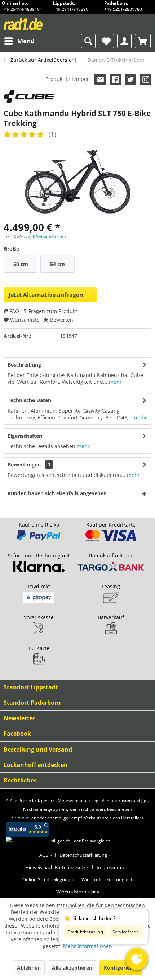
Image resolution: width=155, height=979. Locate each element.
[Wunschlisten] (106, 41)
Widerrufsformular (77, 891)
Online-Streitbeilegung (48, 879)
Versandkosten (117, 801)
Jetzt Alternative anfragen (46, 295)
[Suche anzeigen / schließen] (88, 41)
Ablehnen (29, 967)
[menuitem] (19, 41)
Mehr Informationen (87, 946)
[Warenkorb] (142, 41)
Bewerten (61, 319)
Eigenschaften (25, 435)
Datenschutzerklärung (84, 855)
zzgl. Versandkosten (46, 236)
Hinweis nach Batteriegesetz (57, 867)
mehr (114, 381)
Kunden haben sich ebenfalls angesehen (57, 493)
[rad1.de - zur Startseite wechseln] (37, 24)
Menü (26, 41)
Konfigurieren (121, 967)
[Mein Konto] (124, 41)
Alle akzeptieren (72, 967)
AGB (45, 855)
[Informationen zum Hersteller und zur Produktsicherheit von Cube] (29, 96)
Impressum (110, 867)
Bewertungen (24, 464)
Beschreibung (24, 364)
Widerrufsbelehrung (104, 879)
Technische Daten (29, 400)
